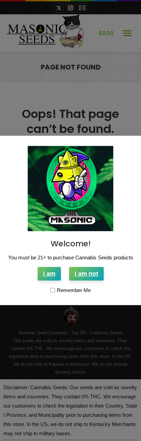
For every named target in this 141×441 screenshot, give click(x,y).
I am (49, 274)
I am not (86, 274)
